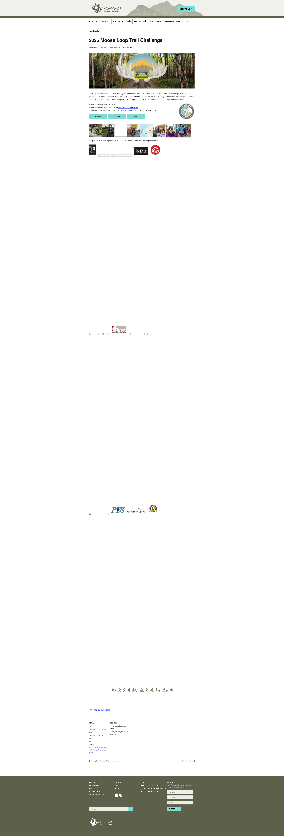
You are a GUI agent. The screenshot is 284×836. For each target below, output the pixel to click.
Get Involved (140, 21)
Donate (185, 9)
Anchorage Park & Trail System (151, 785)
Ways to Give (155, 21)
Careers (117, 785)
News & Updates (172, 21)
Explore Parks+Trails (122, 21)
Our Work (105, 21)
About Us (92, 21)
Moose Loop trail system (128, 107)
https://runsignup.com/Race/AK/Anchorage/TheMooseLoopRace (98, 750)
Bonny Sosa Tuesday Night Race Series (105, 761)
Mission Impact (94, 785)
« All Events (94, 31)
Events (186, 21)
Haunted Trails (187, 761)
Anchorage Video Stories (97, 794)
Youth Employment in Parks (150, 791)
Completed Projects (96, 791)
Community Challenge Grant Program (153, 788)
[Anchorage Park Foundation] (107, 8)
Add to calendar (102, 710)
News (91, 788)
